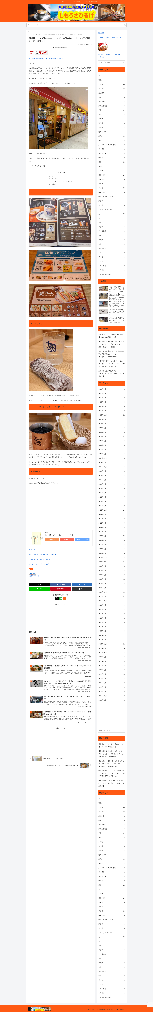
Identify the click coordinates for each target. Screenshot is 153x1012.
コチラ (46, 478)
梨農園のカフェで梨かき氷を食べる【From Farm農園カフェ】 (110, 336)
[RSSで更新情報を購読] (64, 598)
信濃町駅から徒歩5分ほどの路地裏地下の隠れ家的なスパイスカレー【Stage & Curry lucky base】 (111, 353)
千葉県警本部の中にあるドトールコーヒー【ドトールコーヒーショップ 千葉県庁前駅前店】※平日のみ (111, 363)
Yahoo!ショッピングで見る (82, 539)
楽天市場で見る (67, 539)
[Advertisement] (61, 617)
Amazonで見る (52, 539)
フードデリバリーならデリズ (39, 564)
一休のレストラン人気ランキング (40, 559)
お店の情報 (52, 184)
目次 (58, 172)
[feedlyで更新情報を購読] (60, 598)
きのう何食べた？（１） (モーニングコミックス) (59, 535)
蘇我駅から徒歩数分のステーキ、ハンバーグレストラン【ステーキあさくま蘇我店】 (111, 373)
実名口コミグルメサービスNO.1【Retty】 (43, 554)
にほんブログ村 (34, 576)
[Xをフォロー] (57, 598)
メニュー (52, 176)
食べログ (32, 549)
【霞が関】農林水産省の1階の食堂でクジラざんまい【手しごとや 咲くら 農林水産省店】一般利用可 (111, 344)
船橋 (32, 569)
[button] (125, 25)
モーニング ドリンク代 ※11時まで (60, 181)
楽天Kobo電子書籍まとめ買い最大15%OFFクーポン (46, 58)
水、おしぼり (53, 178)
